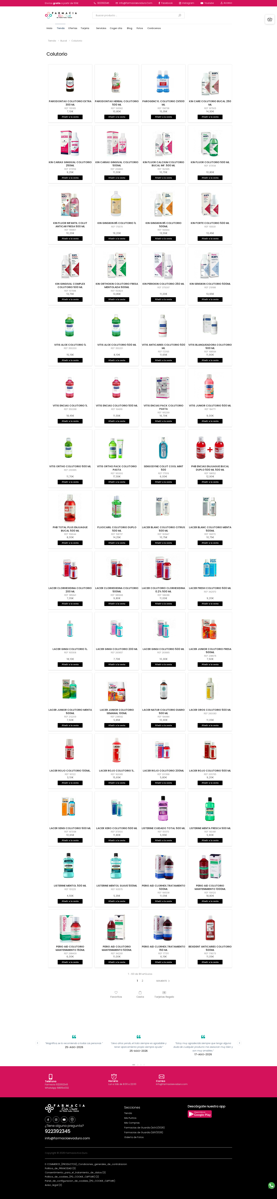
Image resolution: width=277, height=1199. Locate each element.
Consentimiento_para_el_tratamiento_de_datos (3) (75, 1172)
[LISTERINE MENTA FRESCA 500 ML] (210, 807)
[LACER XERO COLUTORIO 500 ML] (117, 807)
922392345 (103, 3)
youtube (209, 3)
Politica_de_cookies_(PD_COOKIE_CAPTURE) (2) (72, 1176)
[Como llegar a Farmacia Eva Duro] (72, 1119)
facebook (167, 3)
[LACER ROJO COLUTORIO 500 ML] (210, 750)
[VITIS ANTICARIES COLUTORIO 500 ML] (163, 324)
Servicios (101, 28)
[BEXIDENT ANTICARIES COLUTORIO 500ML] (210, 926)
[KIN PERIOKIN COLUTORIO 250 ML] (163, 263)
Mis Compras (132, 1122)
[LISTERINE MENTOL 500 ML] (70, 865)
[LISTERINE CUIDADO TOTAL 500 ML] (163, 807)
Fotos (140, 28)
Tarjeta (85, 28)
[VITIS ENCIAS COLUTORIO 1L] (70, 385)
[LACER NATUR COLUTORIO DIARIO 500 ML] (163, 689)
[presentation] (37, 1043)
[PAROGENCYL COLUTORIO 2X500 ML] (163, 80)
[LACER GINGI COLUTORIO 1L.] (70, 628)
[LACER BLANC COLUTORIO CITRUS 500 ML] (163, 506)
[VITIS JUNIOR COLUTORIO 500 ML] (210, 385)
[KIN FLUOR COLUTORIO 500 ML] (210, 141)
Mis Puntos (130, 1118)
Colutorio (76, 40)
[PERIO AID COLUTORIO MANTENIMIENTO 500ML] (117, 926)
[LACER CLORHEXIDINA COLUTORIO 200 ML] (70, 567)
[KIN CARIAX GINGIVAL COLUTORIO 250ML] (70, 141)
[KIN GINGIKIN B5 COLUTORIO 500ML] (163, 202)
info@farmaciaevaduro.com (135, 3)
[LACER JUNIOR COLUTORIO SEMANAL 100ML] (117, 689)
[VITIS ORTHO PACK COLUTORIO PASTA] (117, 446)
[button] (270, 19)
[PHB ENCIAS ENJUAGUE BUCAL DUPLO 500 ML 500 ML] (210, 446)
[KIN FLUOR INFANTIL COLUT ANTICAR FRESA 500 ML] (70, 202)
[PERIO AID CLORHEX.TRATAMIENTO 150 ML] (163, 926)
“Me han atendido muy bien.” (203, 1043)
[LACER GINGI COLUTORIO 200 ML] (117, 628)
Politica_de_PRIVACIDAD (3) (60, 1168)
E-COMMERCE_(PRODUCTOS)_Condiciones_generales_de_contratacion (86, 1164)
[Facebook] (48, 1119)
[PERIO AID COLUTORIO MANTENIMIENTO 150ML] (70, 926)
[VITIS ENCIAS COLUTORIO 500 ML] (117, 385)
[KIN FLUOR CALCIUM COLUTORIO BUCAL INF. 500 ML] (163, 141)
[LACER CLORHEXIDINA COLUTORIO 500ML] (117, 567)
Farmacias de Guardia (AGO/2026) (144, 1127)
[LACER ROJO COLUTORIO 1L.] (117, 750)
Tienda (61, 28)
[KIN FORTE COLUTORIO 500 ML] (210, 202)
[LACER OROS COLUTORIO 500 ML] (210, 689)
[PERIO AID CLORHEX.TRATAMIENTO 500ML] (163, 865)
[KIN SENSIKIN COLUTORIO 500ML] (210, 263)
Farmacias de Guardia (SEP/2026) (143, 1132)
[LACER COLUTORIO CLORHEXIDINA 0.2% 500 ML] (163, 567)
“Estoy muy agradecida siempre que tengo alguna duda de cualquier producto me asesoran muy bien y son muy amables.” (138, 1047)
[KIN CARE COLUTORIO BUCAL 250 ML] (210, 80)
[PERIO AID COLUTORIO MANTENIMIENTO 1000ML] (210, 865)
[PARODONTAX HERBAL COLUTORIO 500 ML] (117, 80)
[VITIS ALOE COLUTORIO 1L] (70, 324)
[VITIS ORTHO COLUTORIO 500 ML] (70, 446)
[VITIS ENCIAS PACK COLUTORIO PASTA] (163, 385)
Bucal (63, 40)
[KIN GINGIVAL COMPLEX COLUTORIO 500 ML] (70, 263)
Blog (129, 28)
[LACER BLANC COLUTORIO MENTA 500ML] (210, 506)
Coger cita (116, 28)
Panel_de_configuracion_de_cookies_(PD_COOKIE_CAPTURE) (80, 1180)
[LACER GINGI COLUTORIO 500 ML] (163, 628)
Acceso (227, 2)
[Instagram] (56, 1119)
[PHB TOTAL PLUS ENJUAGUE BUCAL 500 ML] (70, 506)
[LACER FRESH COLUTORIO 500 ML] (210, 567)
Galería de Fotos (134, 1137)
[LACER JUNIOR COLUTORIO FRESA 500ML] (210, 628)
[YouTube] (64, 1119)
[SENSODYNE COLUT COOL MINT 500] (163, 446)
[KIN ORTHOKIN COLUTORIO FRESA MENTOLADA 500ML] (117, 263)
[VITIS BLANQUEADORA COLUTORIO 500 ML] (210, 324)
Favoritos (116, 996)
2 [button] (142, 981)
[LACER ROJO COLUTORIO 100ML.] (70, 750)
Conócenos (154, 28)
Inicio (49, 28)
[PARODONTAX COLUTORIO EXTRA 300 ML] (70, 80)
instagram (188, 3)
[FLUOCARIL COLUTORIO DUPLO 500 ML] (117, 506)
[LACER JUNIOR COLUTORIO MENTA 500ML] (70, 689)
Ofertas (72, 28)
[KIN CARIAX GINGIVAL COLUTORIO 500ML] (117, 141)
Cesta (140, 996)
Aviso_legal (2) (53, 1185)
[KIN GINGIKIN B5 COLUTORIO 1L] (117, 202)
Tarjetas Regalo (164, 996)
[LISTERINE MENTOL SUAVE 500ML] (117, 865)
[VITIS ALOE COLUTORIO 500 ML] (117, 324)
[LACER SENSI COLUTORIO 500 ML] (70, 807)
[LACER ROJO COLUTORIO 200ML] (163, 750)
